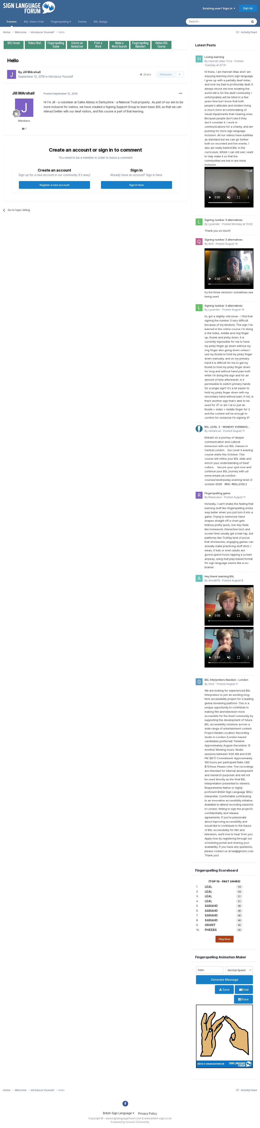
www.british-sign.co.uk (157, 1118)
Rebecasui (215, 497)
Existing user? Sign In (218, 8)
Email (245, 989)
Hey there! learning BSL (219, 576)
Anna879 (214, 580)
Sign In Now (136, 185)
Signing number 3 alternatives (224, 219)
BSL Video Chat (34, 21)
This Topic (236, 21)
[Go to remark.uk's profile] (199, 428)
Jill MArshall (32, 72)
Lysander (214, 224)
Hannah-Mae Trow (220, 61)
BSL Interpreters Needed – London (226, 679)
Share (146, 74)
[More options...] (181, 93)
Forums (12, 21)
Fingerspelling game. (218, 493)
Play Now (224, 939)
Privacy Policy (147, 1113)
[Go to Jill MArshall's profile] (11, 74)
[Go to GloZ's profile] (199, 681)
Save (226, 989)
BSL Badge (100, 21)
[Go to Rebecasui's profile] (199, 495)
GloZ (211, 683)
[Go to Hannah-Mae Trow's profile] (199, 58)
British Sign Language (118, 1113)
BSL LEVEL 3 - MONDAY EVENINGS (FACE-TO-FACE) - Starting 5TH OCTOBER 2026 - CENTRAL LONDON (228, 427)
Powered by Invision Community (130, 1122)
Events (82, 21)
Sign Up (248, 8)
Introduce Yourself (61, 76)
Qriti (210, 243)
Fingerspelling (60, 21)
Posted (237, 224)
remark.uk (214, 430)
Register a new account (54, 185)
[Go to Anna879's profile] (199, 578)
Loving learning (214, 57)
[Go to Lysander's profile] (199, 221)
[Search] (252, 21)
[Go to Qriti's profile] (199, 241)
